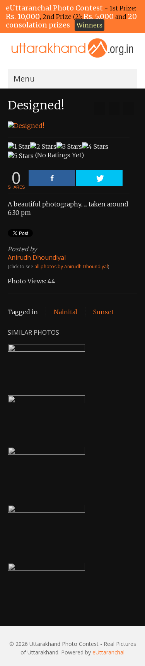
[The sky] (128, 108)
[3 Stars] (69, 146)
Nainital (65, 312)
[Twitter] (99, 178)
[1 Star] (19, 146)
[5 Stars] (21, 156)
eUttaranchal (108, 652)
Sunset (103, 312)
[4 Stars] (95, 146)
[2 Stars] (43, 146)
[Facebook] (52, 178)
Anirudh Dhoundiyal (37, 257)
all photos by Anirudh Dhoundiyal (71, 266)
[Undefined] (99, 108)
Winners (89, 25)
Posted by (22, 249)
